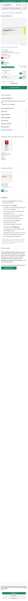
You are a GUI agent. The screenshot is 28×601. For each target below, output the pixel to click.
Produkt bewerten (9, 268)
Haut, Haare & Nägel (9, 13)
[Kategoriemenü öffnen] (2, 4)
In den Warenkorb (14, 87)
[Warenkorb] (26, 5)
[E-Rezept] (19, 5)
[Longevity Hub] (17, 5)
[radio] (14, 73)
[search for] (25, 8)
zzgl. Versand (24, 67)
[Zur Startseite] (7, 4)
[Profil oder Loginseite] (23, 5)
